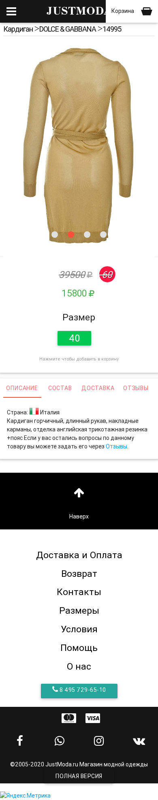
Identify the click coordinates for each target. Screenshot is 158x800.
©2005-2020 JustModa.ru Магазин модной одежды (79, 764)
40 (74, 338)
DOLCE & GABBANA (67, 29)
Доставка (97, 388)
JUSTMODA (79, 11)
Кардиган (18, 29)
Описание (22, 388)
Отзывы (136, 388)
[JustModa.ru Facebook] (20, 741)
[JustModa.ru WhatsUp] (59, 741)
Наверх (79, 516)
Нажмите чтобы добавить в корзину (79, 359)
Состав (60, 388)
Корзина (123, 11)
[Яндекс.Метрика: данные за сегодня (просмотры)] (25, 795)
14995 (111, 29)
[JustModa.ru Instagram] (99, 741)
